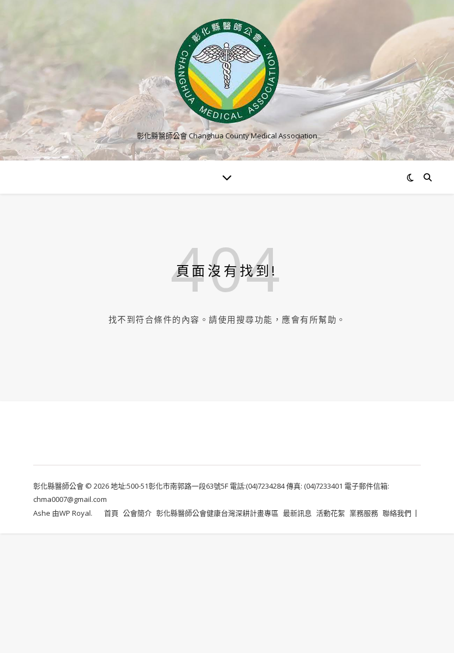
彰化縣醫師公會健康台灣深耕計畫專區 (217, 513)
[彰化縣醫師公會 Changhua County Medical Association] (227, 71)
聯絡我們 (397, 513)
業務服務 (363, 513)
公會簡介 (137, 513)
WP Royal (75, 513)
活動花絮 (330, 513)
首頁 (111, 513)
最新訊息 (297, 513)
